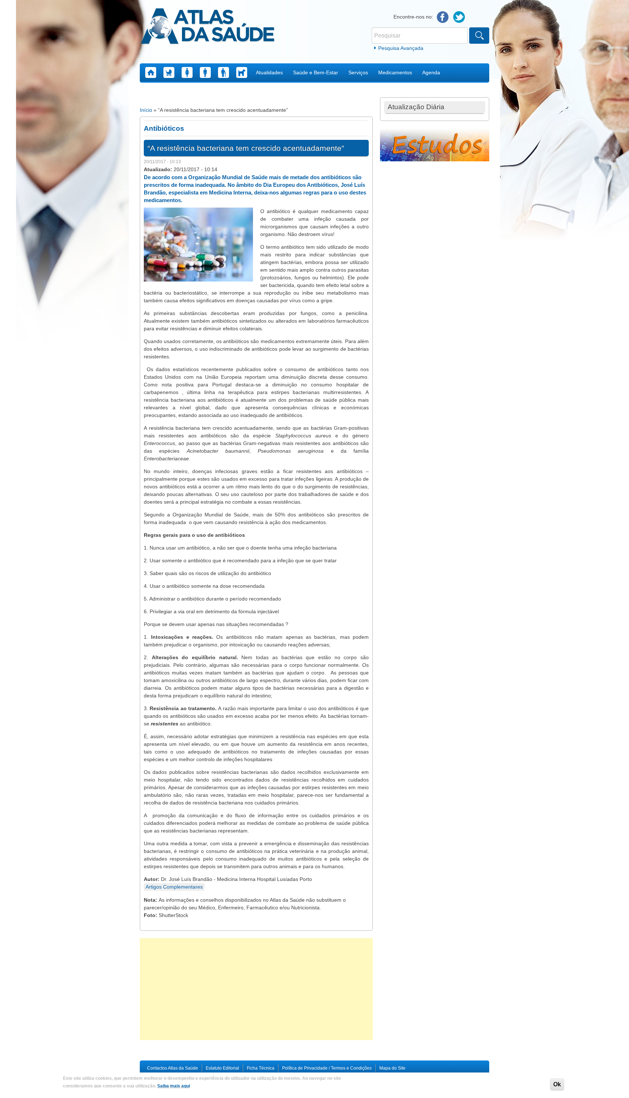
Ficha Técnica (260, 1068)
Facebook (442, 17)
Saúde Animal (242, 72)
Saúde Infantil (169, 72)
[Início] (208, 27)
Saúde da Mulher (187, 72)
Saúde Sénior (223, 72)
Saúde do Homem (205, 72)
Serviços (358, 72)
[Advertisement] (256, 989)
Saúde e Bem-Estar (315, 72)
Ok (557, 1084)
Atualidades (269, 72)
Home (151, 72)
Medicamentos (395, 72)
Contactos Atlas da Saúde (172, 1068)
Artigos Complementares (174, 887)
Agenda (431, 72)
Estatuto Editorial (222, 1068)
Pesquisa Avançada (400, 48)
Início (146, 110)
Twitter (459, 17)
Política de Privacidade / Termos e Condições (327, 1068)
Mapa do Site (392, 1068)
